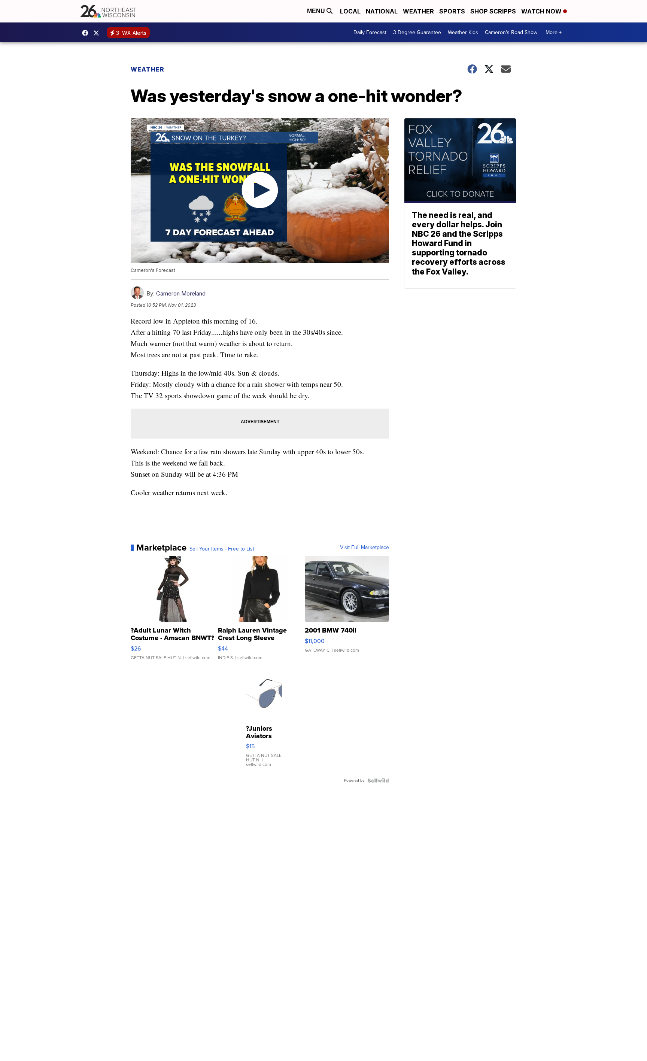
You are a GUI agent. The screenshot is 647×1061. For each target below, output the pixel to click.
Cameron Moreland (181, 293)
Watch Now (542, 11)
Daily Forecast (369, 32)
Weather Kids (463, 32)
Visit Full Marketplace (364, 547)
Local (350, 11)
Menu (316, 11)
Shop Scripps (493, 11)
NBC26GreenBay (87, 33)
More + (554, 32)
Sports (452, 11)
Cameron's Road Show (511, 32)
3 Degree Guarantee (417, 32)
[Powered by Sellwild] (378, 780)
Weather (418, 11)
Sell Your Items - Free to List (221, 549)
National (382, 11)
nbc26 (98, 33)
